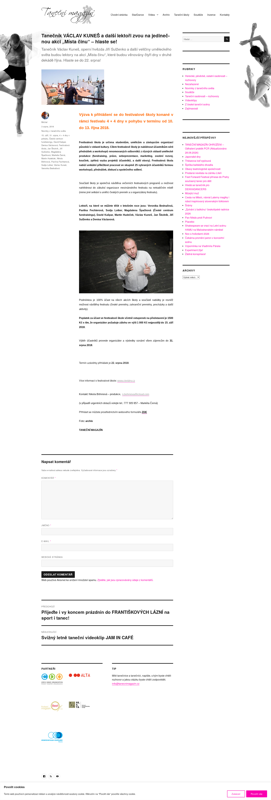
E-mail (46, 541)
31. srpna (54, 135)
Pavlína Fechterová (60, 161)
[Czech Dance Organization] (52, 684)
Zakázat (236, 793)
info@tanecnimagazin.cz (125, 683)
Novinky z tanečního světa (53, 130)
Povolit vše (257, 793)
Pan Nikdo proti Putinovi (198, 217)
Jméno (46, 525)
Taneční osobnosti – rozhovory (202, 96)
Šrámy (188, 205)
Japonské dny (193, 156)
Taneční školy (181, 14)
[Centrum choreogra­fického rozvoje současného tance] (79, 711)
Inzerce (211, 14)
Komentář (48, 477)
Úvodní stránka (119, 14)
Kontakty (225, 14)
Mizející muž (192, 193)
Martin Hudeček (48, 158)
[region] (135, 791)
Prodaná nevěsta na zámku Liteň (203, 173)
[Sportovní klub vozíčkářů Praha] (52, 739)
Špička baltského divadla (199, 165)
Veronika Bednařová (50, 168)
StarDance (138, 14)
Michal (44, 122)
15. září (44, 135)
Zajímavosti (191, 108)
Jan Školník (53, 148)
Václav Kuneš (60, 164)
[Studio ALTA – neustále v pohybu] (79, 684)
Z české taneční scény (197, 104)
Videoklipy (191, 100)
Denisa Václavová (49, 145)
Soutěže (198, 14)
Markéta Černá (58, 155)
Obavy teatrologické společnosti (203, 169)
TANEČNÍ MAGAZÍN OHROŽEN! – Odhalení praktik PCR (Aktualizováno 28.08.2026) (206, 149)
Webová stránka (52, 557)
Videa (151, 14)
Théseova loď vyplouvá (198, 161)
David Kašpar (60, 141)
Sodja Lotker (47, 164)
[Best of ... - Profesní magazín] (52, 711)
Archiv (166, 14)
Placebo (189, 221)
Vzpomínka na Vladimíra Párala (202, 246)
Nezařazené (192, 84)
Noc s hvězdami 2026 (197, 234)
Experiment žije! (194, 250)
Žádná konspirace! (195, 254)
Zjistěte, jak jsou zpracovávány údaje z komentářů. (125, 580)
